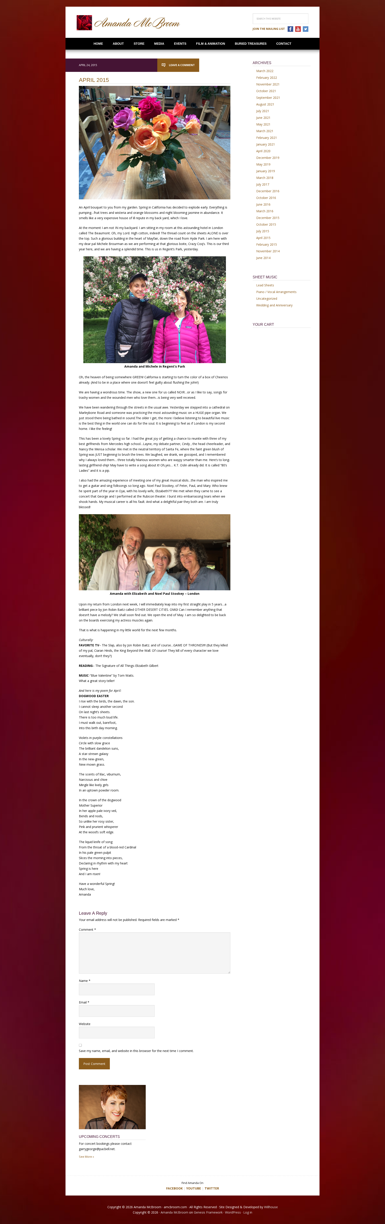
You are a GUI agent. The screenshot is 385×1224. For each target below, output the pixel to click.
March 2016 (264, 211)
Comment (87, 929)
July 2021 (262, 111)
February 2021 (266, 138)
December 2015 (267, 218)
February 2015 (266, 244)
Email (84, 1002)
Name (84, 981)
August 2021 (265, 104)
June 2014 (263, 258)
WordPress (233, 1212)
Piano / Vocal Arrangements (276, 292)
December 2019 (267, 158)
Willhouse (271, 1207)
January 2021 (265, 144)
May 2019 (263, 164)
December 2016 (267, 191)
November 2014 (268, 251)
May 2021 (263, 124)
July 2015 (262, 231)
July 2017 (262, 184)
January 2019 (265, 171)
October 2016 (266, 198)
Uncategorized (266, 298)
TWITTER (212, 1188)
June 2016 (263, 204)
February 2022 (266, 77)
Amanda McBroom (128, 22)
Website (84, 1024)
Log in (247, 1212)
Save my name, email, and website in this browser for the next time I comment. (136, 1051)
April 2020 (263, 151)
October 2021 (266, 91)
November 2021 (268, 84)
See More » (86, 1157)
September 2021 (268, 97)
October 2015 (266, 224)
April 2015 (263, 238)
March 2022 (264, 71)
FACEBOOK (174, 1188)
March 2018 (264, 178)
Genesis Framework (208, 1212)
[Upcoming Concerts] (112, 1109)
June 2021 (263, 117)
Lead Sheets (265, 285)
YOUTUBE (193, 1188)
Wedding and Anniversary (274, 305)
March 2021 (264, 131)
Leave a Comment (182, 65)
